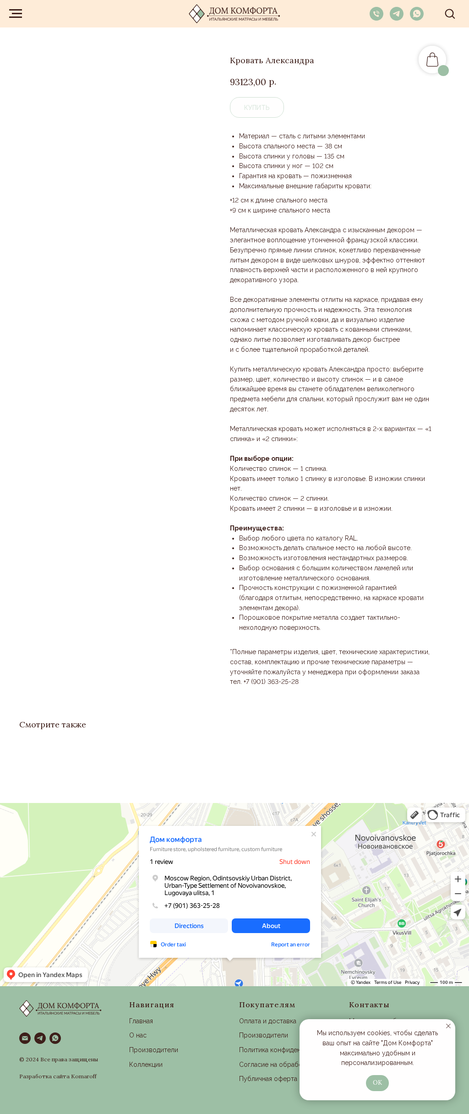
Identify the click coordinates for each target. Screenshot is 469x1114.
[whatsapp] (417, 18)
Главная (141, 1021)
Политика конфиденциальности (287, 1050)
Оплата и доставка (267, 1021)
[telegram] (397, 18)
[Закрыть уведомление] (448, 1026)
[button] (449, 13)
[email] (25, 1038)
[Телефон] (376, 18)
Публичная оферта (268, 1078)
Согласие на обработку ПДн (283, 1064)
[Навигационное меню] (15, 13)
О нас (138, 1035)
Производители (153, 1050)
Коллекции (146, 1064)
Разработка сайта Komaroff (58, 1076)
